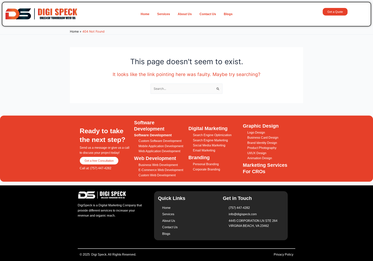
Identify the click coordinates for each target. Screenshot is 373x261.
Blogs (228, 14)
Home (145, 14)
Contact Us (208, 14)
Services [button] (163, 14)
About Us (185, 14)
